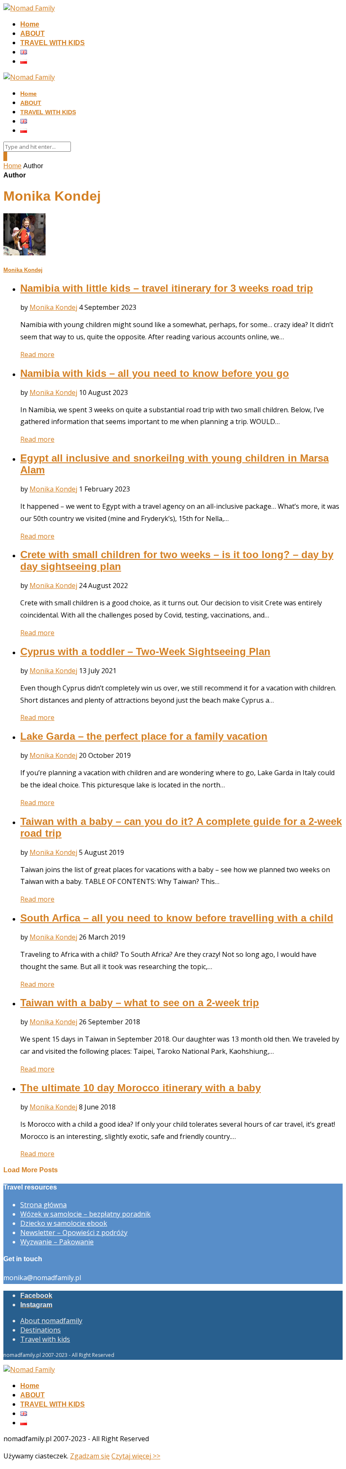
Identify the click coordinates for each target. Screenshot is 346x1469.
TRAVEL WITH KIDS (52, 42)
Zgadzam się (90, 1456)
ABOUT (32, 33)
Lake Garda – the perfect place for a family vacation (144, 736)
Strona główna (43, 1204)
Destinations (40, 1330)
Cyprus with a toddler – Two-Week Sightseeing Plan (145, 651)
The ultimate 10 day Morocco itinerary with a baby (140, 1087)
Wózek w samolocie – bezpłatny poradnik (85, 1214)
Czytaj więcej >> (135, 1456)
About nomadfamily (51, 1320)
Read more (37, 354)
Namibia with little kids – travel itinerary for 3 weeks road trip (166, 288)
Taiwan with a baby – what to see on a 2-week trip (139, 1002)
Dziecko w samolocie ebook (63, 1223)
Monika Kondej (23, 270)
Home (29, 24)
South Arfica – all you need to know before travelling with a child (176, 918)
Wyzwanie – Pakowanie (57, 1241)
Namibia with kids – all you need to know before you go (154, 373)
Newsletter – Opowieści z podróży (73, 1232)
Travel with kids (45, 1339)
